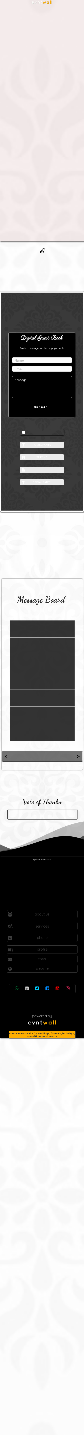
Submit (40, 407)
